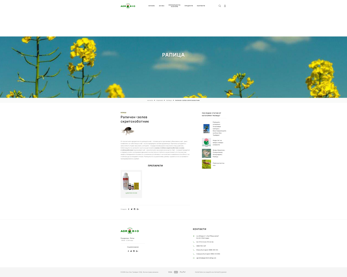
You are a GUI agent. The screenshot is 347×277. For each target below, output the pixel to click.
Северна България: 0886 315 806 (208, 254)
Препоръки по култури (175, 5)
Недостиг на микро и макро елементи (218, 142)
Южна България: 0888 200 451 (207, 250)
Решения (159, 100)
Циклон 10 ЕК (131, 193)
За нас (161, 6)
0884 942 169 (201, 246)
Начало (151, 6)
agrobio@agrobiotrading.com (206, 258)
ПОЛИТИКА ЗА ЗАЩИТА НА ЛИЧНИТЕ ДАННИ (210, 272)
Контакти (201, 6)
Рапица (169, 100)
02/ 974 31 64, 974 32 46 (205, 242)
